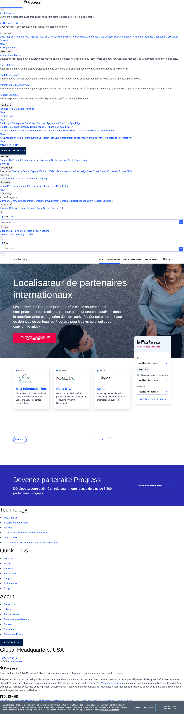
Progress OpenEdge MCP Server (161, 36)
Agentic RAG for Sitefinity (43, 36)
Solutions (6, 51)
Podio (61, 127)
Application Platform (58, 123)
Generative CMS (95, 36)
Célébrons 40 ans (13, 634)
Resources (7, 167)
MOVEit (69, 127)
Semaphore (18, 123)
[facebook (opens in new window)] (2, 697)
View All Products (13, 150)
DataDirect (30, 123)
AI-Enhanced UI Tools (11, 137)
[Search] (1, 212)
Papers (34, 171)
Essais (7, 563)
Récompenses (11, 614)
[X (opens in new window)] (6, 697)
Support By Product (10, 160)
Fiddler (45, 137)
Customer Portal (30, 160)
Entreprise (9, 604)
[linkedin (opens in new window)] (17, 697)
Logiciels (9, 558)
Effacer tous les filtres (149, 347)
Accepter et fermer (144, 707)
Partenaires (10, 573)
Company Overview (10, 201)
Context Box (111, 36)
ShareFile (53, 127)
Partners (5, 182)
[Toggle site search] (1, 238)
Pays (139, 358)
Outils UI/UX (10, 537)
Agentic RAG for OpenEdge (72, 36)
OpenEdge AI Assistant (130, 36)
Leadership (27, 201)
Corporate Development (46, 201)
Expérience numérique (16, 522)
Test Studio (55, 137)
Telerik (33, 127)
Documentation (65, 171)
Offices (63, 208)
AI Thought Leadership (12, 23)
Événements (10, 583)
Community (81, 160)
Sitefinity (24, 127)
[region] (92, 707)
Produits (141, 387)
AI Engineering (7, 47)
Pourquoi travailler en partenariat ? (35, 338)
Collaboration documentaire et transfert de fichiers (31, 542)
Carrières (9, 629)
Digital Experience (9, 75)
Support (5, 156)
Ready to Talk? (25, 234)
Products (6, 105)
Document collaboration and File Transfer (84, 137)
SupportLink (6, 231)
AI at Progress (7, 13)
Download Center (49, 160)
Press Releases (28, 208)
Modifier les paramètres (170, 707)
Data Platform (7, 36)
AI (2, 9)
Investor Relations (9, 208)
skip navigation (11, 3)
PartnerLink (20, 231)
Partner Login (43, 186)
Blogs (96, 171)
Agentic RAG (22, 36)
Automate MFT (67, 139)
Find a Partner (7, 186)
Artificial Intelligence (11, 55)
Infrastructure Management (14, 85)
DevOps (4, 130)
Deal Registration (34, 188)
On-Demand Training (36, 178)
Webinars (44, 171)
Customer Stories (116, 171)
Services (4, 163)
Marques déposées (111, 683)
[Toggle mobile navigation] (2, 253)
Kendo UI (42, 127)
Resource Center (21, 171)
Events (103, 171)
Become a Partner (25, 186)
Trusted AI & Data (9, 108)
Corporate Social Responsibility (76, 201)
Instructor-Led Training (12, 178)
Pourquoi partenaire (133, 259)
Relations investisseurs (16, 619)
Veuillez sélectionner (148, 363)
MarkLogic (5, 123)
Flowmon (64, 130)
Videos (53, 171)
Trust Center (43, 208)
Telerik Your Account (38, 231)
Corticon (41, 123)
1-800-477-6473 (8, 234)
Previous (20, 439)
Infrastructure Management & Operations (37, 130)
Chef (11, 130)
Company (6, 193)
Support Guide (66, 160)
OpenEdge (75, 123)
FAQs (129, 171)
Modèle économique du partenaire (152, 375)
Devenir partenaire (149, 485)
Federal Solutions (9, 95)
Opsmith (4, 42)
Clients (7, 609)
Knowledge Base (83, 171)
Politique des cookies (109, 709)
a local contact (15, 661)
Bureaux (8, 624)
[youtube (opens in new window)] (9, 697)
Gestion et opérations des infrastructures (26, 532)
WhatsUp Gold (97, 130)
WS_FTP (13, 145)
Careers (55, 208)
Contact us (11, 642)
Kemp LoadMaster (80, 130)
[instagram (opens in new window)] (13, 697)
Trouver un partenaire (109, 259)
